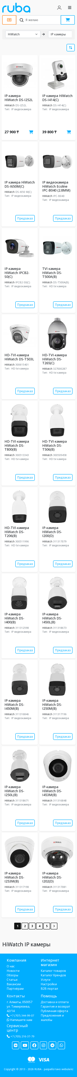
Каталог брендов (53, 975)
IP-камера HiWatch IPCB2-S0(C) (16, 272)
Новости (13, 971)
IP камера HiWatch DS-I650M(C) (19, 184)
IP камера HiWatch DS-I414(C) (57, 97)
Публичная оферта (54, 1011)
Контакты (16, 995)
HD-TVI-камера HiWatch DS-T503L (19, 357)
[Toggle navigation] (70, 7)
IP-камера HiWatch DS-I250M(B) (52, 704)
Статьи (12, 980)
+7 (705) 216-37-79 (22, 1036)
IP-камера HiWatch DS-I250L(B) (14, 791)
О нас (11, 966)
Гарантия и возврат (55, 1006)
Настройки (49, 984)
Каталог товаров (53, 971)
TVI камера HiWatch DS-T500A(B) (52, 272)
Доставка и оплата (55, 1002)
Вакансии (14, 984)
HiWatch (9, 105)
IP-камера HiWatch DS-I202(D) (52, 877)
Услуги (45, 980)
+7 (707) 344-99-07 (22, 1015)
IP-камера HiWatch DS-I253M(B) (14, 877)
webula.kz (67, 1069)
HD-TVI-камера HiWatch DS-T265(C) (54, 359)
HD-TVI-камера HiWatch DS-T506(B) (54, 445)
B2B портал (49, 989)
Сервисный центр (17, 1028)
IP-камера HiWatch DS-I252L (18, 97)
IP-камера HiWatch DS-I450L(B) (52, 618)
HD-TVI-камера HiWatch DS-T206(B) (16, 531)
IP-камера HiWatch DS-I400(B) (14, 618)
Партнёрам (15, 989)
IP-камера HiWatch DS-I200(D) (52, 531)
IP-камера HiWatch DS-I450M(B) (14, 704)
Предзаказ (25, 218)
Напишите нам (20, 1020)
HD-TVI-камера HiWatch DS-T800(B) (16, 445)
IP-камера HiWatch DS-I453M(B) (52, 791)
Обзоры (12, 975)
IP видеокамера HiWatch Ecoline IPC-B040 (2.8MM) (56, 186)
